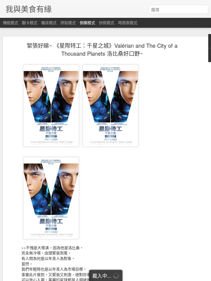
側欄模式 (87, 22)
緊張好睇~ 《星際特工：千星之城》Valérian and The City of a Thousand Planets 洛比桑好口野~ (102, 49)
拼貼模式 (68, 22)
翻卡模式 (29, 22)
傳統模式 (10, 22)
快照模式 (106, 22)
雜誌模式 (49, 22)
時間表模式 (127, 22)
